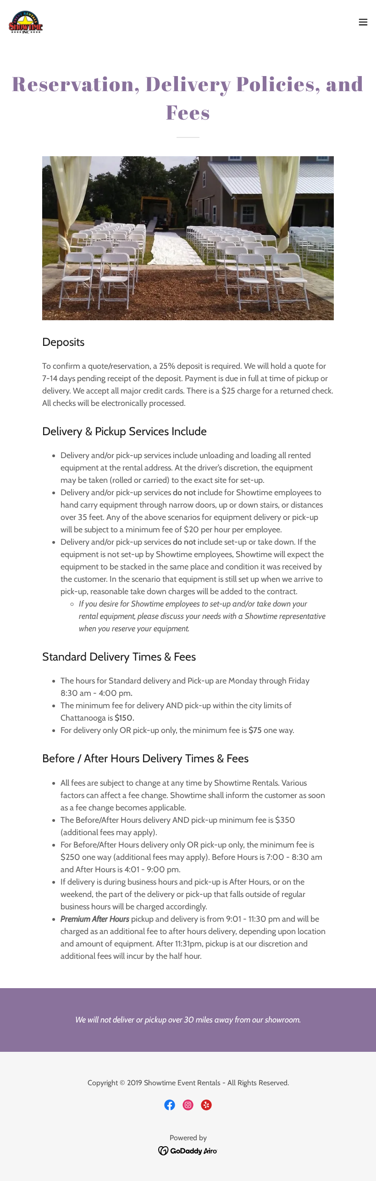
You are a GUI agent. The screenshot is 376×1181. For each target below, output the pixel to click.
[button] (363, 22)
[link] (25, 22)
